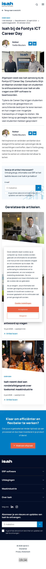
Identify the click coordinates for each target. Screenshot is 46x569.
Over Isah (6, 18)
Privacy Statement (23, 552)
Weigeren (23, 316)
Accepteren (23, 309)
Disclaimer (23, 549)
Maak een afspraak (24, 445)
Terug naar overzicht (12, 10)
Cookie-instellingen (23, 303)
